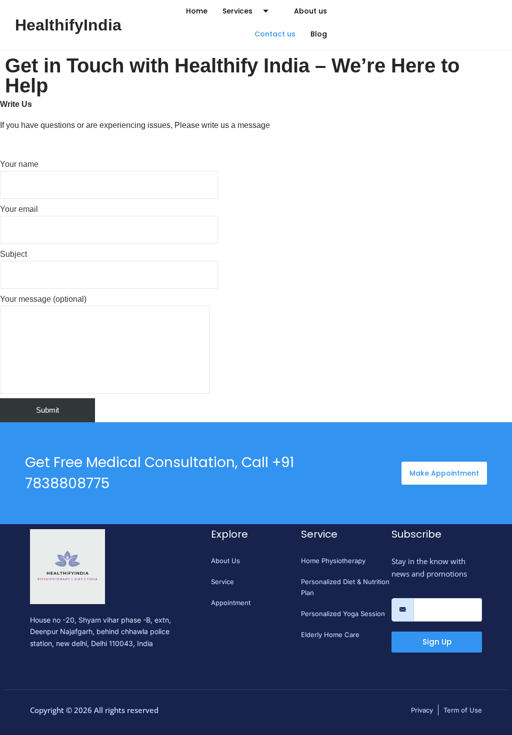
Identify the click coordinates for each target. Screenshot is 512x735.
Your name (19, 164)
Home (197, 11)
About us (310, 11)
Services (237, 11)
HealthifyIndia (68, 25)
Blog (318, 34)
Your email (19, 209)
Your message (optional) (43, 299)
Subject (13, 254)
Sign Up (437, 642)
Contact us (275, 34)
